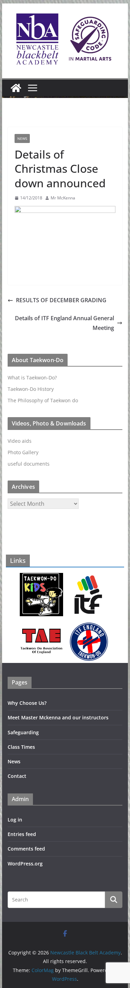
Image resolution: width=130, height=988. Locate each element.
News (14, 761)
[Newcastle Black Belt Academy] (16, 88)
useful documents (29, 463)
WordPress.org (25, 863)
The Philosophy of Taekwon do (43, 400)
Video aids (20, 441)
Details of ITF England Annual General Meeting (64, 323)
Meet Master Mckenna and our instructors (58, 717)
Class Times (21, 747)
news (22, 138)
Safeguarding (23, 732)
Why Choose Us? (27, 703)
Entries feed (22, 834)
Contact (17, 776)
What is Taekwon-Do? (32, 377)
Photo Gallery (23, 452)
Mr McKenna (63, 198)
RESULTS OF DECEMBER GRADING (61, 300)
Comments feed (26, 848)
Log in (15, 819)
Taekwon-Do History (31, 389)
